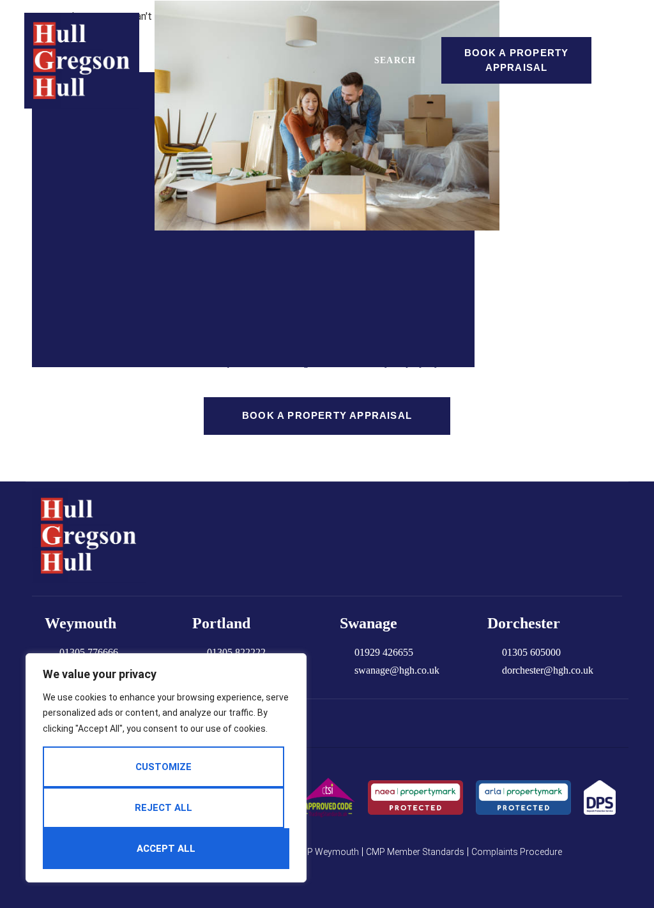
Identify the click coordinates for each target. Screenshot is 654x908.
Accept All (166, 848)
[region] (166, 768)
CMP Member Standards (415, 852)
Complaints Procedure (516, 852)
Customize (163, 767)
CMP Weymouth (326, 852)
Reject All (163, 807)
